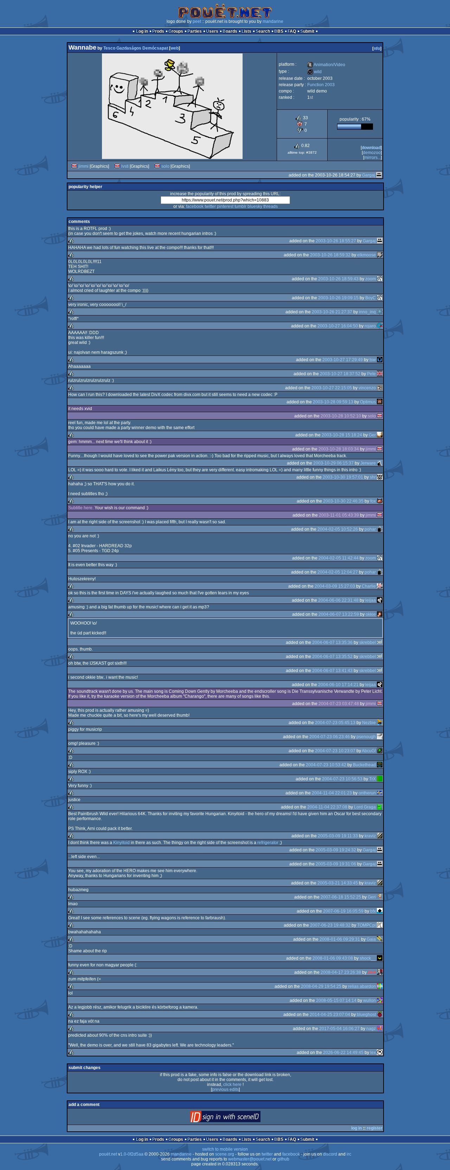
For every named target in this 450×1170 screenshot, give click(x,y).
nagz (371, 1028)
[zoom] (379, 278)
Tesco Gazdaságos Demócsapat (135, 48)
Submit (307, 31)
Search (263, 31)
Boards (230, 31)
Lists (246, 31)
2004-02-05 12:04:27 (337, 572)
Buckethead (364, 764)
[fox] (379, 501)
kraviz (370, 835)
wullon (369, 1000)
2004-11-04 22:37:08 (327, 807)
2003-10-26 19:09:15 (338, 297)
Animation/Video (326, 64)
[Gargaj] (379, 175)
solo (165, 166)
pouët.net (108, 1154)
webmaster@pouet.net (249, 1159)
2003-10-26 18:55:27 (336, 240)
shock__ (368, 958)
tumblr (240, 206)
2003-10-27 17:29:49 (342, 359)
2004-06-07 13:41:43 (332, 670)
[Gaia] (379, 939)
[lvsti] (117, 166)
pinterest (225, 206)
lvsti (125, 166)
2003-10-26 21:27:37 (332, 311)
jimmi (83, 166)
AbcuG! (369, 750)
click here (232, 1084)
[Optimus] (379, 401)
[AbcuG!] (379, 750)
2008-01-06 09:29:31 (340, 939)
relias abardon (362, 986)
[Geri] (379, 897)
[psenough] (379, 736)
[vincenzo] (379, 387)
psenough (366, 736)
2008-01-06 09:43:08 (333, 958)
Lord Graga (365, 807)
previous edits (225, 1089)
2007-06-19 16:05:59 (343, 911)
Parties (194, 31)
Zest (372, 972)
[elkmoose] (379, 254)
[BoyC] (379, 297)
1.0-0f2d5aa (131, 1154)
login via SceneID (237, 1118)
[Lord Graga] (379, 807)
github (283, 1159)
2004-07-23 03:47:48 (339, 703)
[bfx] (379, 911)
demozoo (372, 152)
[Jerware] (379, 463)
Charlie (369, 586)
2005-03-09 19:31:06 (336, 864)
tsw (372, 359)
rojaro (370, 326)
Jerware (368, 463)
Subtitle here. (81, 507)
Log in (142, 31)
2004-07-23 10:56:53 (342, 778)
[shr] (379, 477)
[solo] (157, 166)
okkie (371, 614)
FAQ (292, 31)
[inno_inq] (379, 311)
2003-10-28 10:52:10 (341, 416)
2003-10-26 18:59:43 (338, 278)
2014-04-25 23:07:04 (330, 1014)
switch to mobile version (225, 1149)
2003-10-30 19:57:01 (343, 477)
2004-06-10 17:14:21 (338, 684)
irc (349, 1154)
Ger (372, 435)
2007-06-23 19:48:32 (330, 925)
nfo (377, 48)
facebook (195, 206)
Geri (372, 897)
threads (270, 206)
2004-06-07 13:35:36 (332, 642)
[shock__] (379, 958)
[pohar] (379, 529)
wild (314, 71)
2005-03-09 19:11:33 (338, 835)
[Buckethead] (379, 764)
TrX (372, 778)
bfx (373, 911)
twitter (210, 206)
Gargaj (368, 175)
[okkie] (379, 614)
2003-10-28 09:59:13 (333, 401)
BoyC (370, 297)
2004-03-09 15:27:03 (335, 586)
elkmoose (366, 254)
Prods (158, 31)
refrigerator (267, 842)
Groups (175, 31)
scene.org (224, 1154)
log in (356, 1128)
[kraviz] (379, 835)
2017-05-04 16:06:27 (339, 1028)
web (175, 48)
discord (330, 1154)
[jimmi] (74, 166)
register (374, 1128)
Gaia (371, 939)
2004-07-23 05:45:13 (335, 722)
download (371, 147)
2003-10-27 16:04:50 (337, 326)
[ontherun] (379, 793)
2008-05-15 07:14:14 (336, 1000)
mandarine (273, 21)
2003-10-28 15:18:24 (342, 435)
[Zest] (379, 972)
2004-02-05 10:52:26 (337, 529)
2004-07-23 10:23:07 (335, 750)
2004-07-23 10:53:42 (326, 764)
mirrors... (372, 157)
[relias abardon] (379, 986)
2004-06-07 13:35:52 (332, 656)
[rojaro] (379, 326)
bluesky (255, 206)
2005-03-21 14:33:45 (337, 883)
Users (212, 31)
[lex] (379, 1052)
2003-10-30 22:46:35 (343, 501)
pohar (370, 529)
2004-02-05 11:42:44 (339, 558)
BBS (278, 31)
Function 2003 (321, 84)
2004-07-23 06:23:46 (329, 736)
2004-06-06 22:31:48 (338, 600)
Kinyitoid (121, 842)
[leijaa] (379, 600)
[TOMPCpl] (379, 925)
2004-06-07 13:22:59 (339, 614)
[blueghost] (379, 1014)
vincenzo (367, 387)
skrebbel (367, 642)
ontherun (367, 793)
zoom (370, 278)
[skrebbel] (379, 642)
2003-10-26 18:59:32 (330, 254)
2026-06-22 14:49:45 (343, 1052)
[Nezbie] (379, 722)
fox (373, 501)
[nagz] (379, 1028)
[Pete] (379, 373)
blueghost (366, 1014)
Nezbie (369, 722)
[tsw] (379, 359)
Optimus (368, 401)
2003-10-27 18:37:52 (340, 373)
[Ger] (379, 435)
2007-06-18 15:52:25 (341, 897)
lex (373, 1052)
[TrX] (379, 778)
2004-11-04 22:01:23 (332, 793)
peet (197, 21)
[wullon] (379, 1000)
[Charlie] (379, 586)
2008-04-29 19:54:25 (321, 986)
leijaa (370, 600)
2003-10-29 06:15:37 (333, 463)
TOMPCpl (366, 925)
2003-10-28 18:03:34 (339, 449)
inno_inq (367, 311)
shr (373, 477)
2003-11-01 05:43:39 (339, 515)
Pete (371, 373)
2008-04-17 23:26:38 (341, 972)
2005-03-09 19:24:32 (336, 850)
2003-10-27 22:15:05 (331, 387)
